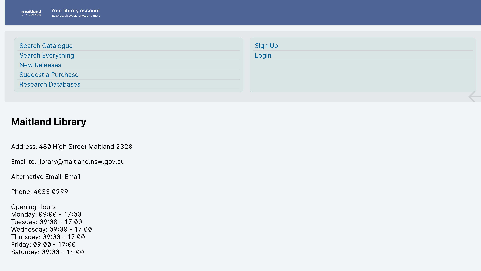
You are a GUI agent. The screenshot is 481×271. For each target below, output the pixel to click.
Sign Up (266, 45)
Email (72, 176)
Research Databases (49, 84)
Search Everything (46, 55)
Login (263, 55)
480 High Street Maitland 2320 (86, 146)
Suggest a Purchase (49, 74)
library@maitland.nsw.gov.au (81, 161)
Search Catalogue (46, 45)
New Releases (40, 65)
